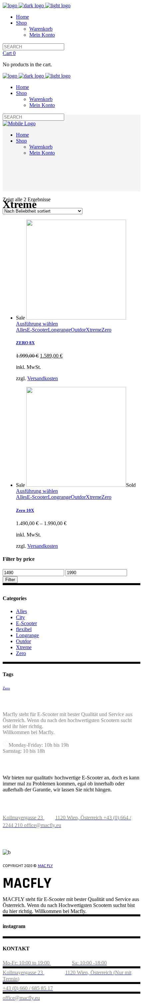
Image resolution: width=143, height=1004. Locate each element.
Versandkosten (42, 378)
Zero (106, 330)
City (20, 617)
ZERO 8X (25, 342)
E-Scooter (37, 330)
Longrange (59, 330)
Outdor (78, 330)
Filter (10, 579)
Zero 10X (25, 510)
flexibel (24, 629)
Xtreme (93, 330)
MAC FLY (45, 866)
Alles (21, 330)
